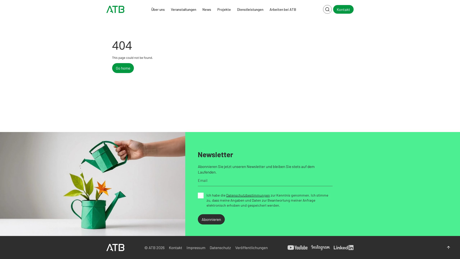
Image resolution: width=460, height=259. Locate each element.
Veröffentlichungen (251, 247)
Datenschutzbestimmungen (248, 195)
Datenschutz (220, 247)
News (206, 9)
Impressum (196, 247)
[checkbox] (201, 195)
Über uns (158, 9)
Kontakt (343, 9)
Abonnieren (211, 219)
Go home (123, 68)
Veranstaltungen (183, 9)
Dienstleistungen (250, 9)
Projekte (224, 9)
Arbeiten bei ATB (283, 9)
